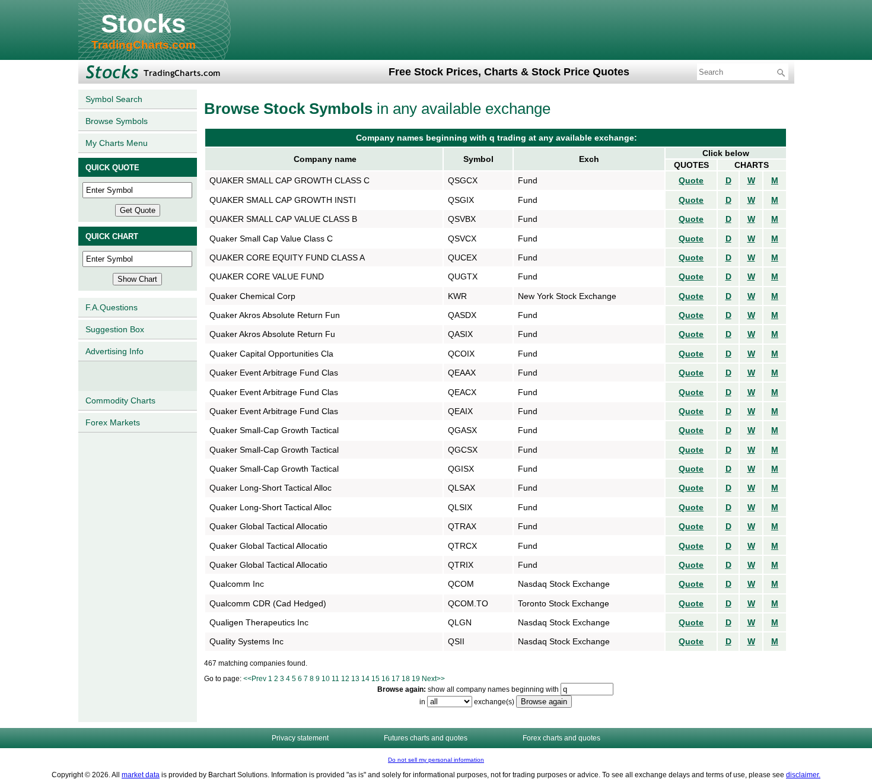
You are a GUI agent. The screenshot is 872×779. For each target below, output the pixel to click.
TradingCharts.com (143, 45)
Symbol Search (113, 99)
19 (416, 679)
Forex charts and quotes (561, 738)
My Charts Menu (116, 143)
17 (396, 679)
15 (375, 679)
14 (365, 679)
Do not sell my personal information (436, 759)
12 (345, 679)
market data (141, 775)
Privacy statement (300, 738)
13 (355, 679)
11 (335, 679)
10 (326, 679)
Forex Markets (112, 422)
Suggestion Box (114, 329)
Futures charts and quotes (425, 738)
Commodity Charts (120, 400)
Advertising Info (114, 351)
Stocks (143, 23)
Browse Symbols (116, 121)
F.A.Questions (111, 307)
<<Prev (254, 679)
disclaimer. (803, 775)
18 (406, 679)
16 (385, 679)
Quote (691, 180)
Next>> (433, 679)
